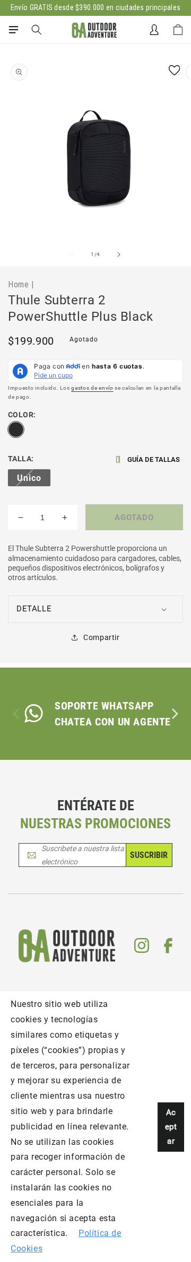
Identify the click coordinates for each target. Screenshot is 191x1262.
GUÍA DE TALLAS (153, 459)
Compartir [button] (101, 637)
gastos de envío (92, 388)
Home (18, 284)
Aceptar (171, 1127)
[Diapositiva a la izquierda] (72, 254)
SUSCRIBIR (149, 855)
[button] (13, 29)
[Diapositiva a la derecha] (119, 254)
